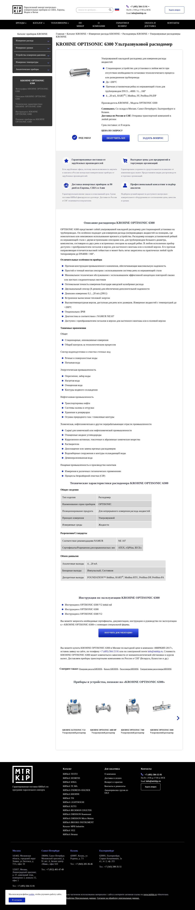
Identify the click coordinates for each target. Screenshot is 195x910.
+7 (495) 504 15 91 (109, 651)
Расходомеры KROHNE (134, 33)
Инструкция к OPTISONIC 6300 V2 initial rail (88, 604)
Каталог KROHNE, (111, 669)
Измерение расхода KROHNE (104, 33)
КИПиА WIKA (69, 782)
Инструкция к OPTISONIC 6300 (82, 609)
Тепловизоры (59, 23)
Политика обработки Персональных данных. (75, 898)
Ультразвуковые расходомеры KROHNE (156, 669)
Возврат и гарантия (113, 782)
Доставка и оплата (113, 778)
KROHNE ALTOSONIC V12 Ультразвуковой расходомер (74, 731)
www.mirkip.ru (150, 894)
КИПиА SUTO (69, 806)
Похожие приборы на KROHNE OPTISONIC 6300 (30, 120)
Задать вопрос (174, 10)
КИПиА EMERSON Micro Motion (78, 818)
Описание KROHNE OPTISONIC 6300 (31, 97)
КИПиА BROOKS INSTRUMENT (78, 822)
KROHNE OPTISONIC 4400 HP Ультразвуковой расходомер (103, 731)
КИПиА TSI (68, 798)
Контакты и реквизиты (115, 786)
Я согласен (17, 900)
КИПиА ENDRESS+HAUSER (76, 790)
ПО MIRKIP (80, 24)
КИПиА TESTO (70, 774)
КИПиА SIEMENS (71, 778)
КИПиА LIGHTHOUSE (73, 802)
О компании (99, 24)
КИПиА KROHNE (71, 794)
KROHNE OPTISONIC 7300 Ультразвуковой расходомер (132, 731)
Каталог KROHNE (76, 33)
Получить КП (116, 138)
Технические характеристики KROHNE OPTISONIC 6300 (29, 105)
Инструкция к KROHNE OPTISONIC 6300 (27, 113)
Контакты (173, 23)
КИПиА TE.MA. (70, 786)
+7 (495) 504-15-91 (138, 6)
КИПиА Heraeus (70, 834)
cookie (31, 894)
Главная (60, 33)
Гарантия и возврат (122, 24)
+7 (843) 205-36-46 (84, 864)
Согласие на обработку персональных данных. (118, 898)
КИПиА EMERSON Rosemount (77, 814)
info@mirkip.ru (138, 13)
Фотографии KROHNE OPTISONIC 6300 (32, 90)
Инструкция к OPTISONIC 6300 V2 (83, 614)
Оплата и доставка (150, 24)
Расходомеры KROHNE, (129, 669)
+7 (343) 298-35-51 (113, 867)
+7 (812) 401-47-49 (55, 869)
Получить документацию (118, 633)
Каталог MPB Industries (73, 826)
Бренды (20, 23)
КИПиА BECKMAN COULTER (77, 810)
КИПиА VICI (69, 830)
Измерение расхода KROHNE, (91, 669)
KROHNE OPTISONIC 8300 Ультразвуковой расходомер (162, 731)
